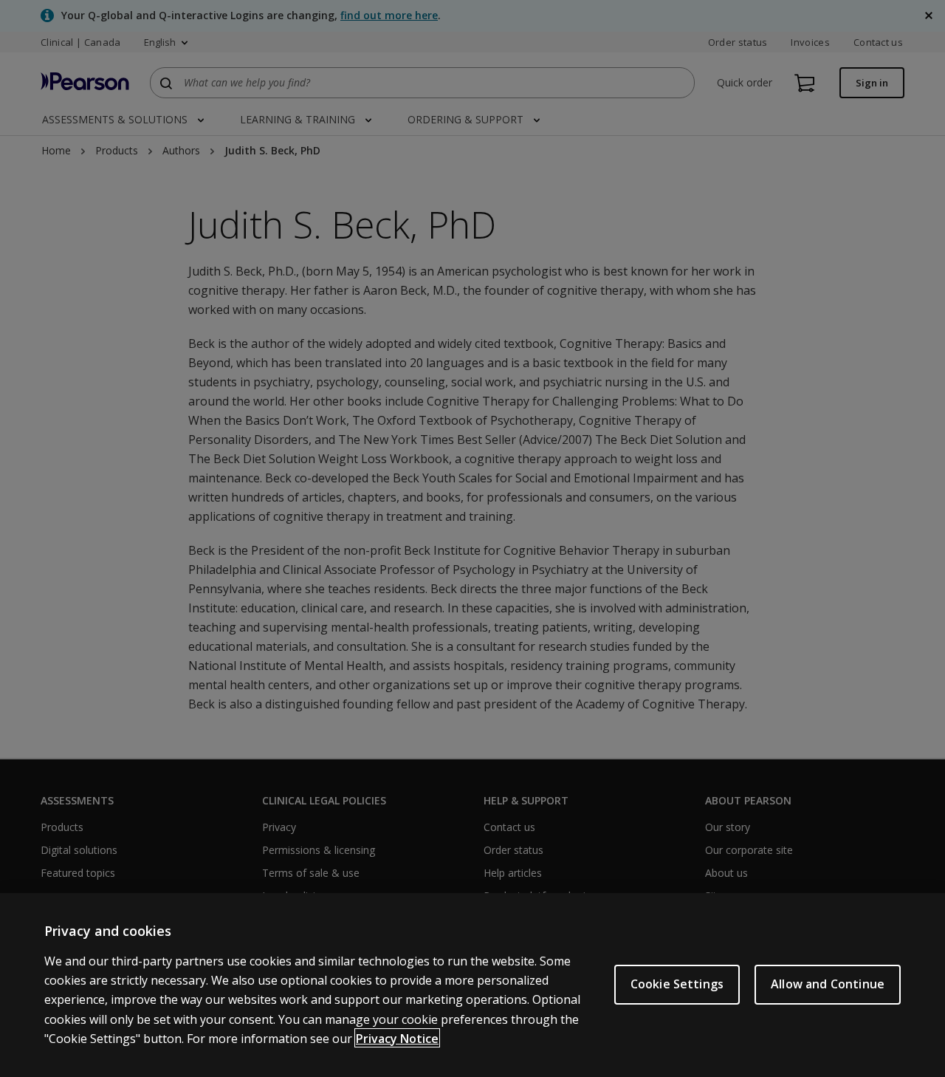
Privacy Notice (397, 1038)
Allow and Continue (827, 984)
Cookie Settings (677, 984)
